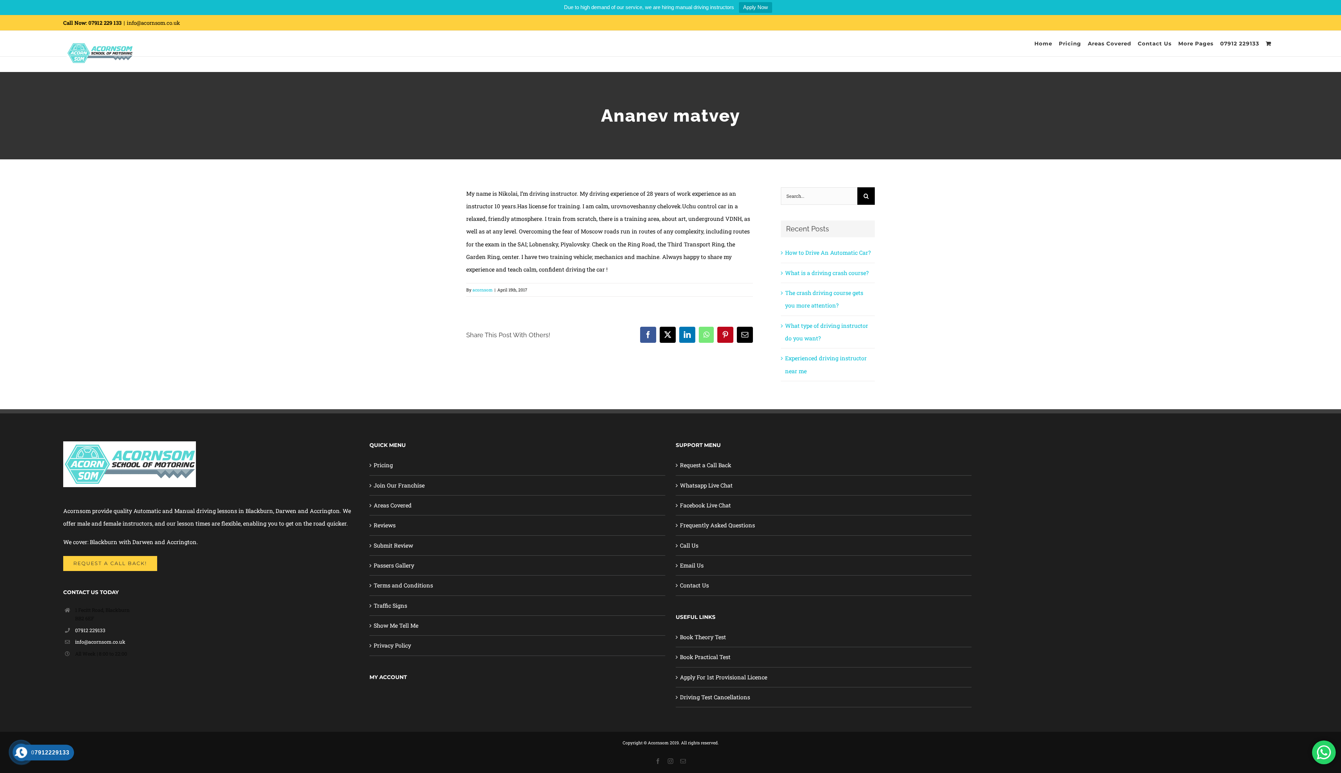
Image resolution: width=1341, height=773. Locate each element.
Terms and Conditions (403, 585)
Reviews (385, 525)
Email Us (692, 565)
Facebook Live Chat (705, 505)
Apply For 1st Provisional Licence (723, 677)
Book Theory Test (703, 637)
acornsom (482, 289)
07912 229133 (90, 630)
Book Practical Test (705, 656)
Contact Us (694, 585)
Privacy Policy (392, 645)
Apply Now (755, 7)
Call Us (689, 545)
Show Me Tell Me (396, 625)
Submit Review (393, 545)
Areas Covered (393, 505)
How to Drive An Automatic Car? (828, 252)
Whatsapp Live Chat (706, 485)
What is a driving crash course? (827, 272)
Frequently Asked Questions (717, 525)
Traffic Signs (390, 605)
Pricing (383, 465)
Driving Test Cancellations (715, 697)
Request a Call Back (705, 465)
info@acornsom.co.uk (153, 22)
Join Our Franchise (399, 485)
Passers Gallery (394, 565)
